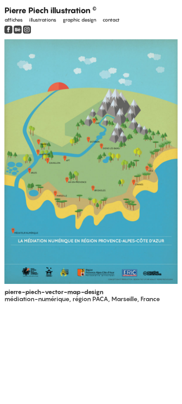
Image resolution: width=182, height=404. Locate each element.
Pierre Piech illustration (50, 10)
